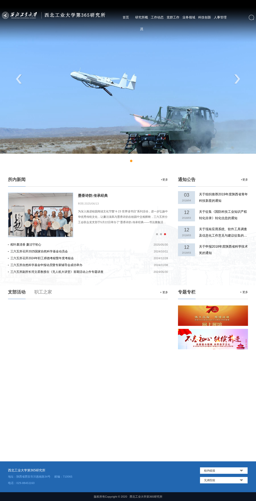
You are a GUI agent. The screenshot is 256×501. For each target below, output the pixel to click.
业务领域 (188, 17)
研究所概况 (141, 23)
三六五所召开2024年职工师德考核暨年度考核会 (89, 258)
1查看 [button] (120, 162)
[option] (128, 77)
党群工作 (173, 17)
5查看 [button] (136, 162)
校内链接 (209, 470)
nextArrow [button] (237, 79)
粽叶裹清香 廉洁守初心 (89, 244)
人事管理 (220, 17)
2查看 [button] (124, 162)
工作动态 (157, 17)
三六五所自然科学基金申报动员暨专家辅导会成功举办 (89, 265)
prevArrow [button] (19, 79)
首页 (126, 17)
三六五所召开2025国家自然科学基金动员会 (89, 251)
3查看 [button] (128, 162)
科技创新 (204, 17)
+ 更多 (244, 292)
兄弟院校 (209, 480)
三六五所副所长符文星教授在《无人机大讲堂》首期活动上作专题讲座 (89, 271)
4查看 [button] (131, 162)
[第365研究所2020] (55, 15)
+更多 (164, 179)
